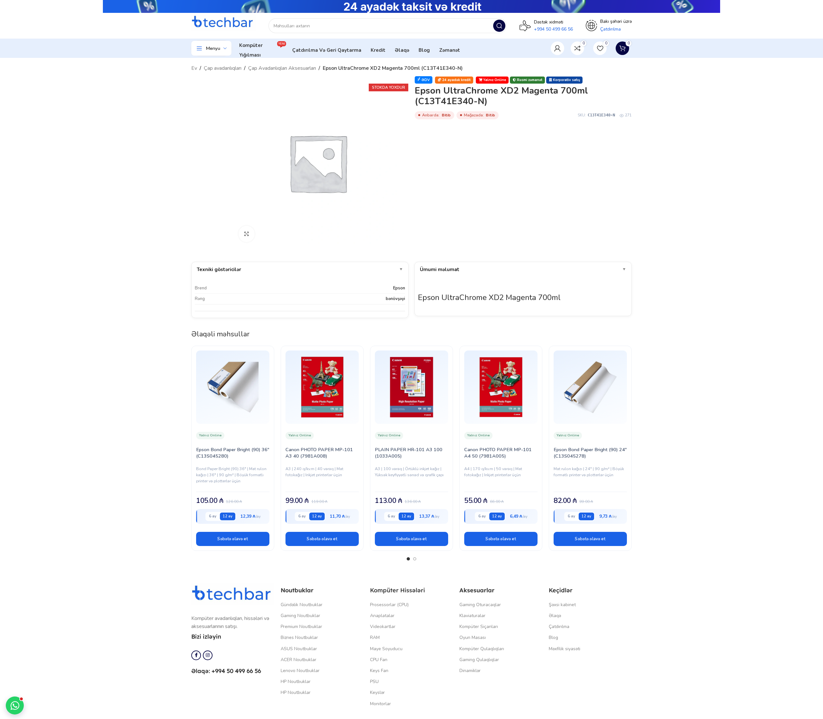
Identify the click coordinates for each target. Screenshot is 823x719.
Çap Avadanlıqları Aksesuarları (282, 68)
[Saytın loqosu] (223, 22)
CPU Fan (378, 660)
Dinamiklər (470, 671)
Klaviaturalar (472, 616)
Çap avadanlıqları (222, 68)
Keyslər (377, 692)
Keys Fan (379, 671)
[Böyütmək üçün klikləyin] (247, 234)
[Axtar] (499, 26)
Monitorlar (380, 704)
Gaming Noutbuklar (300, 616)
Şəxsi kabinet (562, 605)
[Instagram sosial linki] (208, 655)
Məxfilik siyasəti (564, 649)
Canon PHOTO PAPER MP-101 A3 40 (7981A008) (319, 452)
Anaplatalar (382, 616)
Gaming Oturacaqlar (480, 605)
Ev (194, 68)
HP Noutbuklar (296, 681)
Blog (553, 637)
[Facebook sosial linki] (196, 655)
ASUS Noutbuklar (299, 649)
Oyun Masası (472, 637)
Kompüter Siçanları (478, 626)
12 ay (227, 516)
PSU (374, 681)
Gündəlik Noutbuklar (301, 605)
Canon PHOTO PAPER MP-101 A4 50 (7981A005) (498, 452)
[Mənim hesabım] (557, 48)
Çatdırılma (559, 626)
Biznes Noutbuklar (299, 637)
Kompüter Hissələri (397, 590)
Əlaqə (555, 616)
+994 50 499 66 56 (553, 29)
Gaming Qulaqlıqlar (479, 660)
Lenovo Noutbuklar (300, 671)
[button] (232, 539)
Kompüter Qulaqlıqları (481, 649)
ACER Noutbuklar (298, 660)
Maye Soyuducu (386, 649)
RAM (375, 637)
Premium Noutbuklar (301, 626)
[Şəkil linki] (232, 593)
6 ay (212, 516)
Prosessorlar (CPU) (389, 605)
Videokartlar (382, 626)
